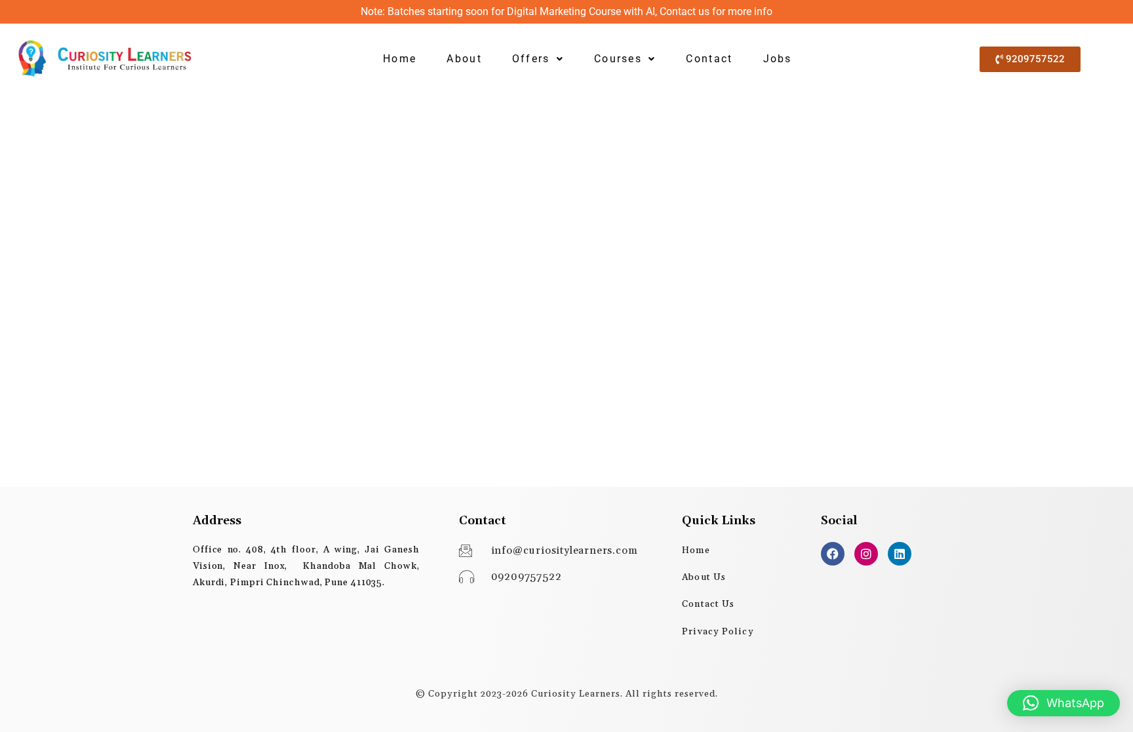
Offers (531, 58)
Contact (709, 58)
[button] (538, 59)
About (464, 58)
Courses (618, 58)
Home (399, 58)
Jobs (777, 58)
